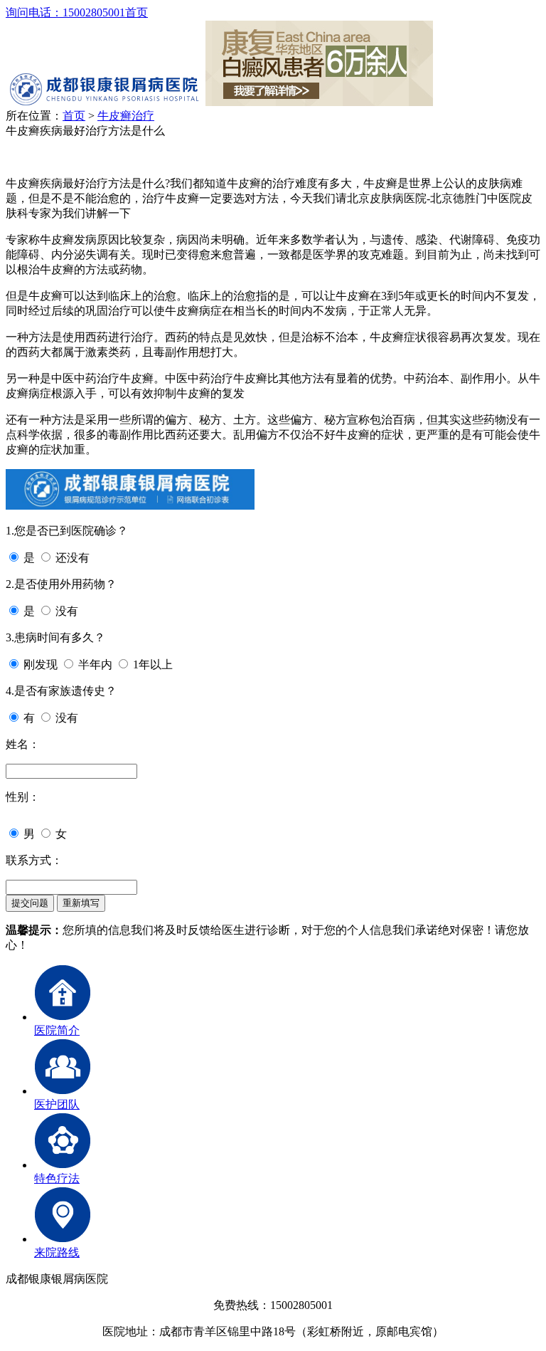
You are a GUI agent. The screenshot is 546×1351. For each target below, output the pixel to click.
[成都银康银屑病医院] (104, 102)
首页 (136, 12)
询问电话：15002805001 (65, 12)
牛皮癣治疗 (125, 116)
